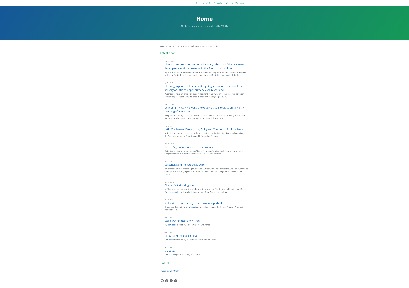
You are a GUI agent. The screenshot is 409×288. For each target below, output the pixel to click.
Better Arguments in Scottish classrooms (188, 147)
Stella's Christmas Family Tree (182, 220)
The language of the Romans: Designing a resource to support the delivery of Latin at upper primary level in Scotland (203, 88)
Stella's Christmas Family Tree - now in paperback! (193, 203)
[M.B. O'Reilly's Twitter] (167, 281)
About (197, 3)
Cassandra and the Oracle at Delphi (185, 164)
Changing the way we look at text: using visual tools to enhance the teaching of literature (204, 109)
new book (190, 207)
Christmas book (171, 192)
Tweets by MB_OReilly (169, 271)
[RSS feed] (175, 281)
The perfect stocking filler (179, 185)
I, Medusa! (170, 250)
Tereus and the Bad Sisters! (180, 235)
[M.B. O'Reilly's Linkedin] (171, 281)
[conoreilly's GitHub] (162, 281)
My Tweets (239, 3)
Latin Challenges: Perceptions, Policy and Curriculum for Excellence (203, 129)
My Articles (207, 3)
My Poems (229, 3)
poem (171, 239)
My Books (218, 3)
